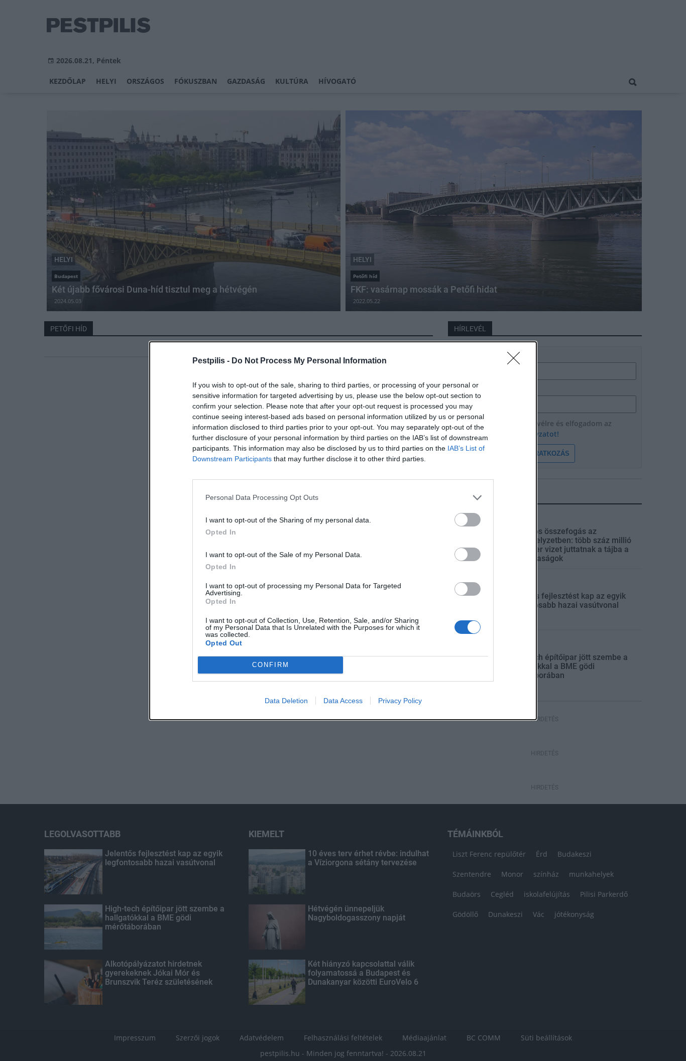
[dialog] (343, 531)
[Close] (516, 361)
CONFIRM (270, 665)
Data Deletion (286, 701)
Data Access (343, 701)
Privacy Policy (400, 701)
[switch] (467, 519)
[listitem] (343, 497)
